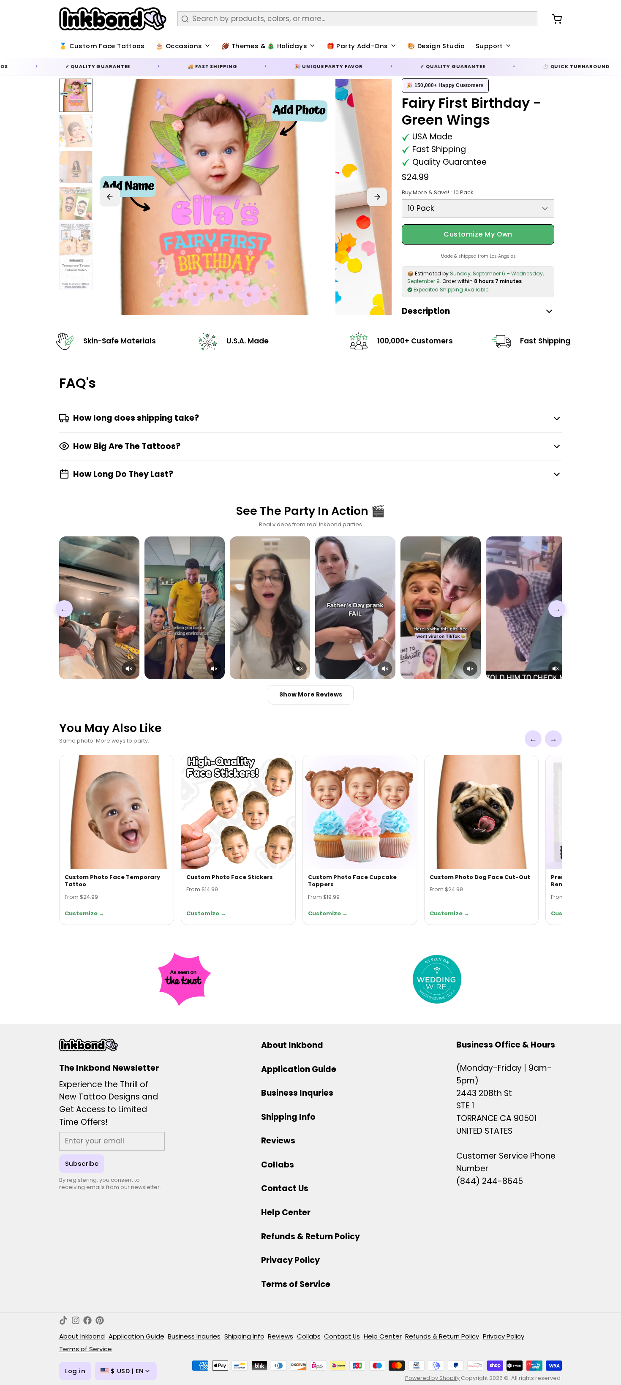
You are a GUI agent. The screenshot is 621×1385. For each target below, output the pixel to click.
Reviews (278, 1140)
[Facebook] (87, 1320)
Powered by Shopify (432, 1378)
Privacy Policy (290, 1260)
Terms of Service (295, 1284)
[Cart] (553, 19)
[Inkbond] (112, 18)
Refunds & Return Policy (310, 1236)
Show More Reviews (310, 694)
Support (489, 45)
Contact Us (284, 1188)
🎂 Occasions (178, 45)
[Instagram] (75, 1320)
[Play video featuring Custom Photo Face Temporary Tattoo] (99, 607)
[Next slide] (377, 197)
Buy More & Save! (437, 192)
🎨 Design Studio (436, 45)
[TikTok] (63, 1320)
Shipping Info (288, 1117)
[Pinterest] (99, 1320)
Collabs (277, 1164)
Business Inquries (297, 1093)
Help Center (285, 1212)
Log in (75, 1370)
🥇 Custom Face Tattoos (102, 45)
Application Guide (298, 1069)
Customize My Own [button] (478, 234)
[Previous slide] (110, 197)
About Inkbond (292, 1045)
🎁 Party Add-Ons (357, 45)
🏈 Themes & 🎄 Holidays (264, 45)
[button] (129, 668)
